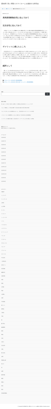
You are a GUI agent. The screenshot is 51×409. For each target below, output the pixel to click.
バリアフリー (4, 228)
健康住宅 (3, 272)
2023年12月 (3, 166)
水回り (2, 341)
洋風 (2, 349)
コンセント (3, 213)
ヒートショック (4, 232)
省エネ (2, 363)
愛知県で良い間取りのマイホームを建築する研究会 (20, 3)
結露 (2, 371)
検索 (2, 91)
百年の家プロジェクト (21, 82)
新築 (2, 334)
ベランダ (3, 235)
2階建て (3, 191)
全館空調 (3, 275)
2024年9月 (3, 155)
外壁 (2, 297)
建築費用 (3, 327)
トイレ (2, 221)
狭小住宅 (3, 352)
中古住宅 (3, 257)
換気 (2, 330)
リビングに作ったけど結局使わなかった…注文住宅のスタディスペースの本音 (17, 111)
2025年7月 (3, 141)
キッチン (3, 210)
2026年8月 (3, 137)
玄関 (2, 356)
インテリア (3, 195)
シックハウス (4, 217)
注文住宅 (13, 80)
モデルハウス (7, 80)
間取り (2, 382)
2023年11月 (3, 170)
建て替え (3, 323)
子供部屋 (3, 301)
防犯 (2, 385)
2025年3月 (3, 152)
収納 (2, 283)
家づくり (3, 305)
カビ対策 (3, 206)
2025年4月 (3, 148)
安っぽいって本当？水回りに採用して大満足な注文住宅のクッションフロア (17, 104)
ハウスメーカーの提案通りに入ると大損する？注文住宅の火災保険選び (16, 115)
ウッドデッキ (4, 199)
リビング (3, 246)
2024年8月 (3, 159)
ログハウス (3, 254)
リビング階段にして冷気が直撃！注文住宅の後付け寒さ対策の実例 (15, 107)
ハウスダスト (4, 224)
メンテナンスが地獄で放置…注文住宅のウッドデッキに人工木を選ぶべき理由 (17, 118)
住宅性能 (3, 268)
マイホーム (3, 239)
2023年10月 (3, 173)
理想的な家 (3, 360)
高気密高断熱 (19, 80)
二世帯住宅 (3, 261)
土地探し (3, 294)
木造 (2, 338)
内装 (2, 279)
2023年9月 (3, 177)
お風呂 (2, 202)
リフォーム (3, 250)
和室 (2, 290)
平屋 (2, 316)
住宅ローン (3, 265)
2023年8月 (3, 181)
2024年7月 (3, 163)
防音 (2, 389)
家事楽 (2, 308)
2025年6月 (3, 144)
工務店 (2, 312)
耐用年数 (3, 374)
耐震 (2, 378)
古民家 (2, 286)
